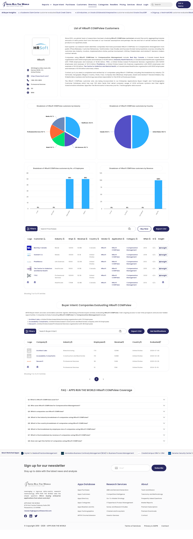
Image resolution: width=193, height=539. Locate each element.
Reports (45, 4)
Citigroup (149, 12)
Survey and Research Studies (117, 507)
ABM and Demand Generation (117, 490)
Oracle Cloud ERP (134, 12)
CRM (156, 453)
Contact (144, 515)
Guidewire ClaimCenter (24, 12)
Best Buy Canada (137, 57)
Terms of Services (133, 526)
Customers (82, 4)
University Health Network (123, 60)
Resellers (114, 4)
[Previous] (89, 379)
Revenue (118, 342)
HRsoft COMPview (116, 249)
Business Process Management (115, 453)
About (139, 4)
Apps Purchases (83, 490)
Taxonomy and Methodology (152, 494)
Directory (92, 4)
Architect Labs (34, 319)
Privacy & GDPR (151, 526)
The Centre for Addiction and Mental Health (100, 66)
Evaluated (154, 342)
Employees (99, 342)
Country (136, 342)
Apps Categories (84, 503)
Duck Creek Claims (57, 12)
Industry (67, 342)
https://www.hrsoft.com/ (40, 76)
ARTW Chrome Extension (86, 515)
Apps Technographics (86, 511)
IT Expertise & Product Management (120, 503)
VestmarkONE (160, 12)
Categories (103, 4)
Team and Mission (148, 490)
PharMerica (101, 64)
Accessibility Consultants (38, 322)
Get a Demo (180, 4)
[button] (31, 228)
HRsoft (103, 248)
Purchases (70, 4)
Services (131, 4)
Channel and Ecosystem (116, 511)
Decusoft (32, 324)
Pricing (123, 4)
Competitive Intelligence (116, 494)
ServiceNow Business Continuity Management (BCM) (79, 453)
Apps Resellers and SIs (86, 507)
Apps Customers (84, 494)
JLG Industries (75, 12)
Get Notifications (158, 331)
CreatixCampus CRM (143, 453)
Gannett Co (38, 255)
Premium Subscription (149, 507)
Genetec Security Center (175, 453)
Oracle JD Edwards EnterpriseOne (97, 12)
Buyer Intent (58, 4)
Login (146, 4)
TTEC (108, 62)
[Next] (103, 379)
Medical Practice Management (38, 453)
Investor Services (113, 515)
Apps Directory (83, 498)
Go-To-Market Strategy (115, 498)
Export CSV (161, 229)
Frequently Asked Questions (151, 498)
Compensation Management (132, 249)
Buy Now (144, 229)
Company (41, 342)
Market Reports (147, 503)
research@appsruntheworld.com (37, 511)
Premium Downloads (148, 511)
